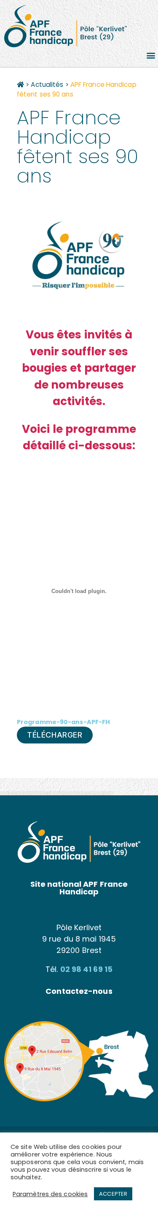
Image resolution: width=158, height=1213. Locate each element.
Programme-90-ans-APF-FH (63, 722)
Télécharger (55, 734)
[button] (151, 55)
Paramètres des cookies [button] (50, 1194)
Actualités (47, 84)
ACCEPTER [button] (113, 1194)
